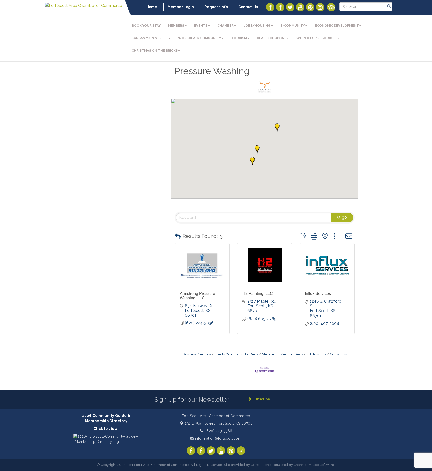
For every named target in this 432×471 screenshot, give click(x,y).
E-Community (292, 25)
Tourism (239, 38)
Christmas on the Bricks (155, 50)
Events (201, 25)
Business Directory (197, 354)
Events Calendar (227, 354)
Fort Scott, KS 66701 (218, 423)
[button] (277, 127)
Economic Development (337, 25)
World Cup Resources (317, 38)
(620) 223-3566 (219, 431)
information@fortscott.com (218, 438)
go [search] (344, 217)
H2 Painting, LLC (257, 293)
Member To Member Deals (282, 354)
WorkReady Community (199, 38)
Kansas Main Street (150, 38)
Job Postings (316, 354)
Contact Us (338, 354)
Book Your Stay (146, 25)
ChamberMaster (307, 465)
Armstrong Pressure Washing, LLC (197, 295)
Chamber (226, 25)
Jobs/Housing (257, 25)
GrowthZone (261, 465)
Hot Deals (251, 354)
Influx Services (318, 293)
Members (176, 25)
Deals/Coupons (271, 38)
